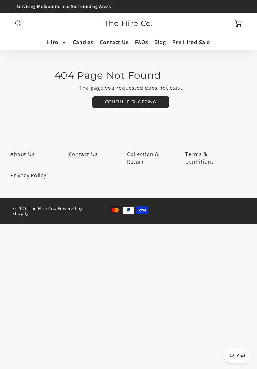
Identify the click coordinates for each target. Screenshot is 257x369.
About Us (22, 154)
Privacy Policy (28, 175)
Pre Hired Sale (191, 42)
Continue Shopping (130, 101)
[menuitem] (57, 42)
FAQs (141, 42)
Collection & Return (143, 158)
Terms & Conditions (199, 158)
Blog (160, 42)
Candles (83, 42)
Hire (52, 42)
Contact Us (114, 42)
